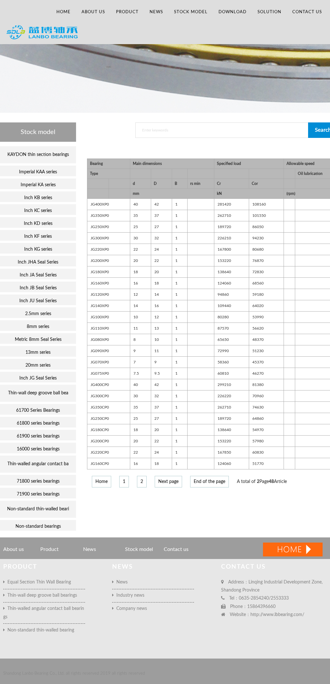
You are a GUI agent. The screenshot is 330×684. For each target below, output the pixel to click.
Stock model (191, 12)
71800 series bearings (38, 481)
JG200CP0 (100, 441)
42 (156, 204)
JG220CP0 (100, 452)
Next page (168, 481)
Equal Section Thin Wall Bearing (38, 582)
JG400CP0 (100, 385)
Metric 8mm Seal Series (38, 339)
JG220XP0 (100, 249)
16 (135, 283)
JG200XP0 (100, 261)
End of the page (209, 481)
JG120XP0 (100, 294)
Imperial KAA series (38, 172)
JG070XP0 (100, 362)
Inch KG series (38, 249)
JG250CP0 (100, 418)
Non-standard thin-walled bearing (39, 630)
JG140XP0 (100, 306)
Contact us (307, 12)
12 (135, 294)
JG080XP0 (100, 340)
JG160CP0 (100, 464)
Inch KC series (38, 210)
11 (135, 328)
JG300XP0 (100, 238)
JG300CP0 (100, 396)
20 (135, 261)
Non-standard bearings (38, 526)
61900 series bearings (38, 436)
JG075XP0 (100, 373)
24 (156, 249)
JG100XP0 (100, 317)
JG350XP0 (100, 215)
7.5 (136, 373)
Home (63, 12)
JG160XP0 (100, 283)
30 (135, 238)
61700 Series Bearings (38, 410)
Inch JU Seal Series (38, 301)
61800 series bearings (38, 423)
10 (135, 317)
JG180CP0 (100, 430)
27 (156, 227)
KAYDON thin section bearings (38, 154)
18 (135, 272)
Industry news (129, 595)
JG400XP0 (100, 204)
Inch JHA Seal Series (38, 262)
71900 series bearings (38, 494)
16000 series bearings (38, 449)
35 (135, 215)
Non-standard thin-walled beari (38, 509)
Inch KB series (38, 198)
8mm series (38, 326)
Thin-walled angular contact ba (38, 464)
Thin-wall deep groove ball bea (38, 393)
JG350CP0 (100, 407)
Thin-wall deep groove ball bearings (41, 595)
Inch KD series (38, 223)
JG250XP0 (100, 227)
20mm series (38, 365)
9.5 (157, 373)
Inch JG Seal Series (38, 378)
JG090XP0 (100, 351)
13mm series (38, 352)
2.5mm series (38, 314)
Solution (269, 12)
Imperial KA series (38, 185)
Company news (130, 608)
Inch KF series (38, 236)
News (156, 12)
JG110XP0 (100, 328)
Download (232, 12)
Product (127, 12)
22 (135, 249)
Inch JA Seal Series (38, 275)
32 (156, 238)
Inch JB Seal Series (38, 288)
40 (135, 204)
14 (156, 294)
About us (93, 12)
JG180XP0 (100, 272)
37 (156, 215)
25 (135, 227)
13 (156, 328)
